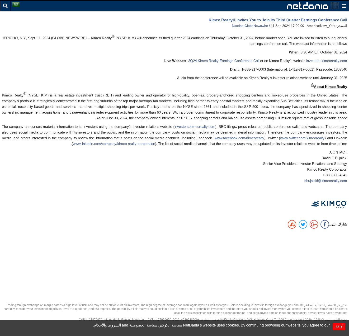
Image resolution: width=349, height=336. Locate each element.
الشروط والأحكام (107, 325)
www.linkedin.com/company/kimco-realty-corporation (114, 144)
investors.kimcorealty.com (326, 61)
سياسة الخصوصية (143, 325)
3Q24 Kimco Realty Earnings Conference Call (223, 61)
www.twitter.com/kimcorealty (302, 138)
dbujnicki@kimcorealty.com (325, 181)
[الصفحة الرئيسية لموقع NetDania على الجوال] (313, 6)
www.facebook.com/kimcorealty (239, 138)
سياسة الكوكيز (170, 325)
